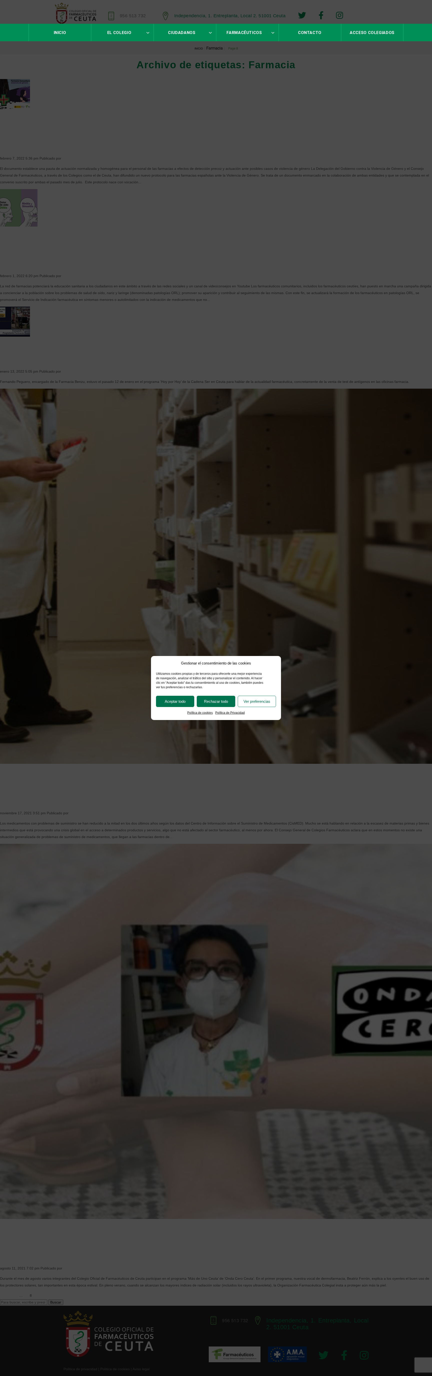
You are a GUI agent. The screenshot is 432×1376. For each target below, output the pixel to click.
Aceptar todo (175, 701)
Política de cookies (200, 713)
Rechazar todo (216, 701)
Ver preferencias (257, 701)
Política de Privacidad (230, 713)
